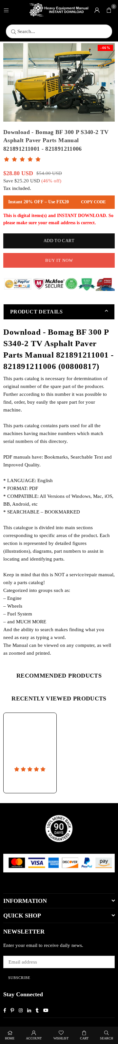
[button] (109, 10)
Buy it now (59, 260)
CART (84, 1038)
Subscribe (19, 978)
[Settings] (97, 10)
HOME (9, 1038)
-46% (105, 48)
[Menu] (6, 9)
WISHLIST (61, 1038)
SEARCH (106, 1038)
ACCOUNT (34, 1038)
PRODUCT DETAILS (36, 311)
